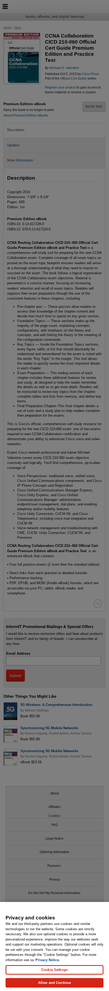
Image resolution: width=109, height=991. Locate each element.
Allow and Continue (54, 983)
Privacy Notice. (47, 960)
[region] (54, 946)
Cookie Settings (54, 970)
